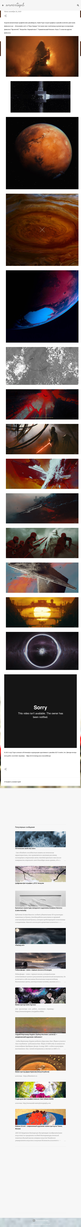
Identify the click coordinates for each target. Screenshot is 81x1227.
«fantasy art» (19, 945)
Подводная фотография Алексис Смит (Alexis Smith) (34, 1099)
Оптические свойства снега (25, 848)
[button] (5, 16)
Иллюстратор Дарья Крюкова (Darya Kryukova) (32, 1072)
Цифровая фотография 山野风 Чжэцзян (29, 883)
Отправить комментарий (12, 781)
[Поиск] (78, 5)
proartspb (15, 5)
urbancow (48, 1224)
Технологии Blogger (41, 1220)
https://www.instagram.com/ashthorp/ (38, 756)
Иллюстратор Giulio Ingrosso (25, 1005)
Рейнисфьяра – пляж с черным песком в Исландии (33, 970)
